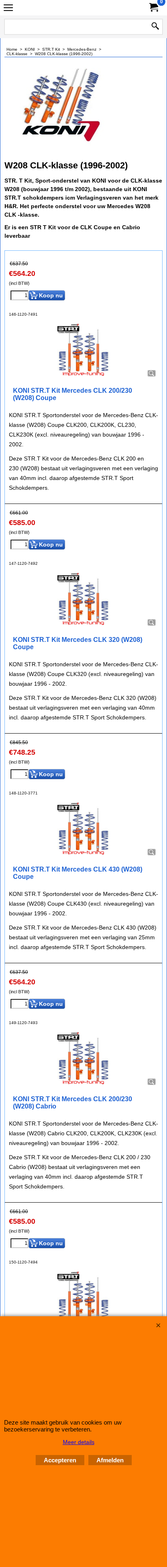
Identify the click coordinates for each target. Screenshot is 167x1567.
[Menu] (8, 8)
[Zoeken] (155, 26)
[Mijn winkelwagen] (153, 7)
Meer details (78, 1442)
